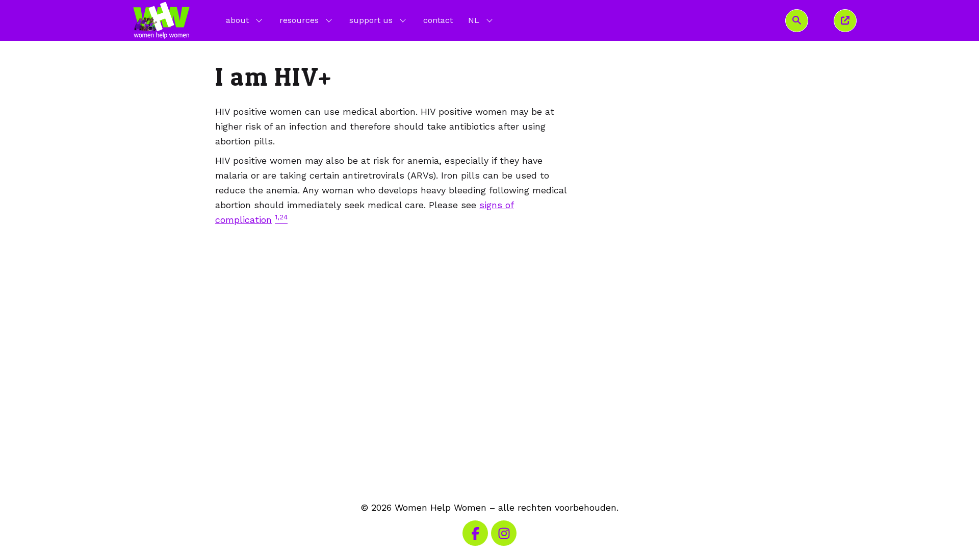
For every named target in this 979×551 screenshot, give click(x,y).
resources (299, 20)
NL (481, 20)
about (237, 20)
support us (371, 20)
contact (438, 20)
